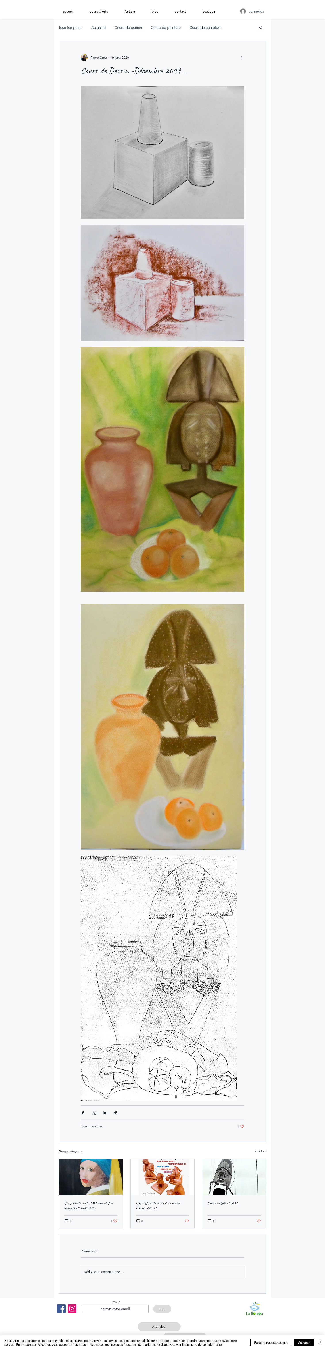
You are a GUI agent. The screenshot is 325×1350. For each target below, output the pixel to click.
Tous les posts (70, 27)
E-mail (114, 1301)
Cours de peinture (166, 27)
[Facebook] (61, 1308)
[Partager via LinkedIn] (104, 1113)
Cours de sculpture (205, 27)
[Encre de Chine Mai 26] (234, 1177)
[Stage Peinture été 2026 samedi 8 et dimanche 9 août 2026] (91, 1177)
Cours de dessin (128, 27)
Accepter (304, 1342)
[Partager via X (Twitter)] (94, 1113)
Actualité (98, 27)
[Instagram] (72, 1308)
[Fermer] (319, 1342)
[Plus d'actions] (241, 57)
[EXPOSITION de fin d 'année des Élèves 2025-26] (163, 1177)
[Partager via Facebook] (83, 1113)
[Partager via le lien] (115, 1113)
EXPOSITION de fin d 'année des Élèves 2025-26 (158, 1205)
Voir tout (260, 1151)
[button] (98, 11)
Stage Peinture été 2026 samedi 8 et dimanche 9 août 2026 (88, 1205)
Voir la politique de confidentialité (199, 1344)
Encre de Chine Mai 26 (223, 1203)
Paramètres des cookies (271, 1342)
